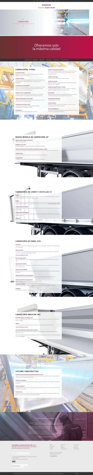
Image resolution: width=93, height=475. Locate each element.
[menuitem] (34, 1)
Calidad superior (76, 448)
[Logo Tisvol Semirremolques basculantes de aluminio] (46, 5)
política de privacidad (22, 456)
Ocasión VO (63, 447)
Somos (51, 444)
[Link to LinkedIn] (78, 473)
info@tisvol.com (54, 456)
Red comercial (52, 446)
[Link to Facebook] (75, 473)
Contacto (51, 448)
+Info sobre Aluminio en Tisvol (54, 203)
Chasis (62, 446)
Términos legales (45, 473)
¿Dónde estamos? (64, 448)
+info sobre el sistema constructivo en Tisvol (46, 436)
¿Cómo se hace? (76, 444)
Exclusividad (76, 447)
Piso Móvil (51, 447)
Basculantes (63, 444)
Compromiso (76, 446)
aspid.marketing (61, 473)
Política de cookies (50, 473)
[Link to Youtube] (76, 473)
